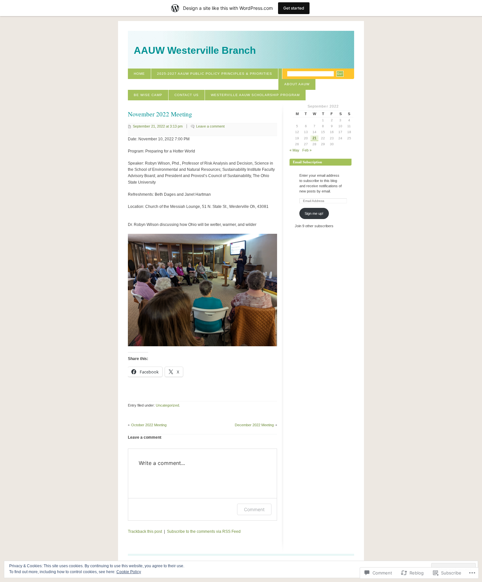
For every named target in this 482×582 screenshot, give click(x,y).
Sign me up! (314, 213)
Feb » (306, 150)
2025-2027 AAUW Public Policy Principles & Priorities (214, 73)
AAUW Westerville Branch (195, 50)
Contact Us (186, 95)
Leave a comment (210, 126)
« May (294, 150)
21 (314, 138)
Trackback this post (145, 531)
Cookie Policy (128, 572)
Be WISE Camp (148, 95)
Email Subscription (307, 162)
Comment (254, 509)
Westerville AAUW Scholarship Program (255, 95)
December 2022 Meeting (254, 425)
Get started (293, 8)
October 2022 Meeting (149, 425)
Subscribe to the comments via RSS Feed (204, 531)
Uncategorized (167, 405)
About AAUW (297, 84)
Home (139, 73)
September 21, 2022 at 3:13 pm (158, 126)
